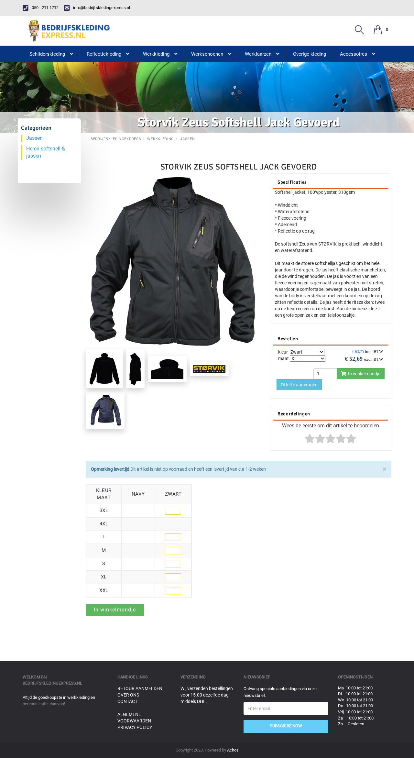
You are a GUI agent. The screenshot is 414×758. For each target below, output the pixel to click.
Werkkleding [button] (156, 54)
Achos (233, 750)
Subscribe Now (286, 725)
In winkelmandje (363, 373)
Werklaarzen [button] (258, 54)
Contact (127, 701)
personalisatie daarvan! (44, 703)
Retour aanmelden (139, 688)
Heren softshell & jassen (45, 152)
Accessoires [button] (353, 54)
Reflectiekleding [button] (104, 54)
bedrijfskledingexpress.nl (52, 683)
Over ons (128, 695)
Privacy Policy (134, 727)
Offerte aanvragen (299, 384)
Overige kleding (309, 54)
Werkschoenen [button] (207, 54)
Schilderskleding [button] (47, 54)
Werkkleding (160, 139)
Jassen (187, 139)
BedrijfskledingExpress (116, 139)
